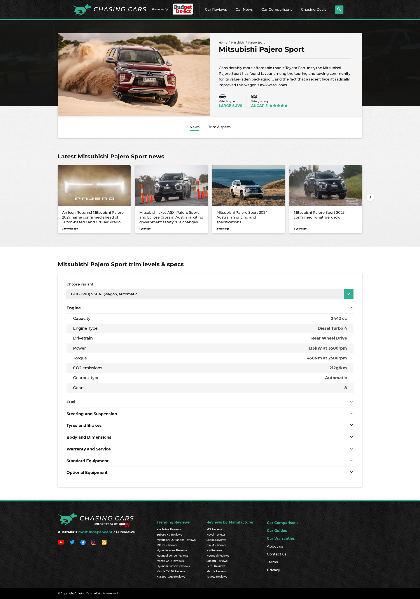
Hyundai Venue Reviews (172, 555)
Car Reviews (216, 9)
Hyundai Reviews (217, 555)
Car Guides (277, 531)
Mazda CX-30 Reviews (171, 571)
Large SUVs (230, 106)
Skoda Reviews (216, 539)
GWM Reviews (216, 545)
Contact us (276, 554)
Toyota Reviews (216, 576)
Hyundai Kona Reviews (172, 550)
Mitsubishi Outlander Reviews (176, 539)
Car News (244, 9)
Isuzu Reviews (215, 566)
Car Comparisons (276, 9)
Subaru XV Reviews (169, 534)
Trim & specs (219, 127)
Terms (272, 562)
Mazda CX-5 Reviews (170, 560)
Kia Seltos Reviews (169, 529)
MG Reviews (214, 529)
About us (275, 546)
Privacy (273, 570)
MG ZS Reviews (167, 545)
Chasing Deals (313, 9)
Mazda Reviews (216, 571)
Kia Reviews (214, 550)
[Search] (339, 9)
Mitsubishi (237, 42)
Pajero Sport (256, 42)
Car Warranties (281, 538)
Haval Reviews (216, 534)
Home (223, 42)
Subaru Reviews (217, 560)
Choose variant (79, 284)
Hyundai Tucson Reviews (173, 566)
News (195, 127)
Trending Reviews (173, 522)
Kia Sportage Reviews (171, 576)
